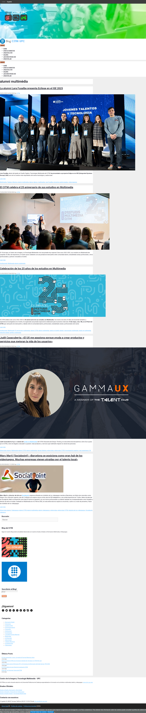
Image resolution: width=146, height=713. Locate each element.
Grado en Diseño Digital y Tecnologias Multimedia (13, 693)
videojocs (3, 512)
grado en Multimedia (30, 442)
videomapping (73, 182)
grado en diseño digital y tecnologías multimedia (64, 330)
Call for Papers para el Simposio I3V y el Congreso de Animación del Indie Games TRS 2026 (26, 664)
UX (90, 450)
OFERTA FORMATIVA (9, 50)
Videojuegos (15, 510)
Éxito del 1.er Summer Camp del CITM (12, 670)
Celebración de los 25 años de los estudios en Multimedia (33, 268)
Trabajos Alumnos (12, 182)
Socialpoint (25, 495)
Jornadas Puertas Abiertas (12, 634)
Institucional (3, 263)
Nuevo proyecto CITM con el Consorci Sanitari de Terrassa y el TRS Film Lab (22, 660)
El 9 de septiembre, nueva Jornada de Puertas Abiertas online (18, 657)
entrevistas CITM (59, 450)
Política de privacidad (29, 706)
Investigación (8, 632)
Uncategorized (9, 643)
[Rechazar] (54, 712)
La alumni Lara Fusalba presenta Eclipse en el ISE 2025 (31, 88)
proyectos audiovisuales (60, 182)
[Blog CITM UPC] (12, 43)
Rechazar (50, 712)
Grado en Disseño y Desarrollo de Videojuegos (12, 692)
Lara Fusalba (49, 182)
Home (5, 48)
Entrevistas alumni (5, 450)
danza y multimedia (39, 182)
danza (31, 182)
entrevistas (50, 450)
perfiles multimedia (15, 332)
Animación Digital (9, 622)
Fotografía (8, 629)
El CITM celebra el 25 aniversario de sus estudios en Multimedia (36, 187)
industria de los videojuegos (76, 510)
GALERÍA (5, 54)
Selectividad (8, 640)
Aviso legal (5, 706)
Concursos (8, 624)
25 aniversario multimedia (22, 330)
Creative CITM (9, 625)
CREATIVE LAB (7, 59)
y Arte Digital (18, 690)
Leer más (3, 179)
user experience (84, 450)
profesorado (8, 638)
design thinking (42, 450)
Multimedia (3, 182)
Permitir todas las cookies (38, 712)
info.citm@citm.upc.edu (40, 701)
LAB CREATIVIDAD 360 (9, 57)
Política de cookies (16, 706)
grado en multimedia (85, 330)
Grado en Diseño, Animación (7, 690)
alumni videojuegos (44, 510)
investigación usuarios (71, 450)
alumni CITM (34, 330)
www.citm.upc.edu (88, 682)
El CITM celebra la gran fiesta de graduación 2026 (15, 667)
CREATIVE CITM (7, 52)
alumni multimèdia (23, 182)
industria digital (4, 332)
